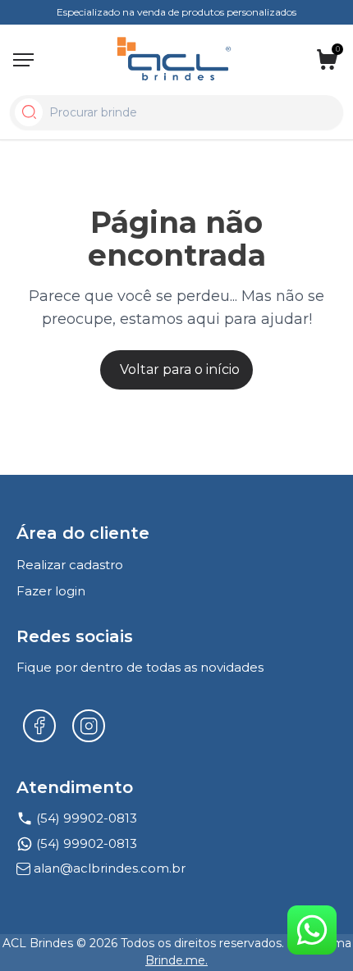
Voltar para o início (180, 369)
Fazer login (50, 591)
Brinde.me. (176, 960)
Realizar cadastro (69, 564)
